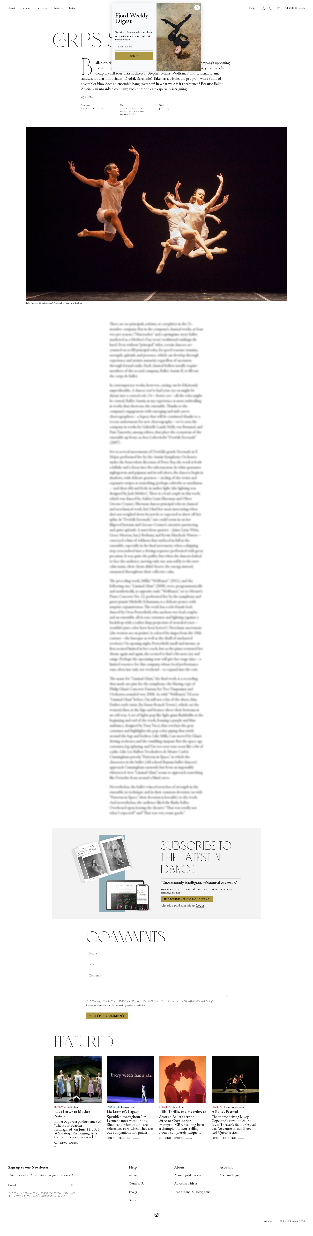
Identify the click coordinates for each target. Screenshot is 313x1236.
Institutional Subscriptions (192, 1192)
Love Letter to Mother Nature (72, 1114)
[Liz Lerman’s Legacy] (130, 1079)
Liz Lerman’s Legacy (123, 1112)
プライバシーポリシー (164, 1001)
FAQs (133, 1192)
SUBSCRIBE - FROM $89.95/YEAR (187, 899)
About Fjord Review (187, 1175)
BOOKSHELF (114, 1107)
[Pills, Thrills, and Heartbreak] (183, 1079)
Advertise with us (185, 1183)
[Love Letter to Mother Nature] (78, 1079)
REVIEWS (59, 1107)
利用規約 (190, 1001)
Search (133, 1200)
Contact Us (136, 1183)
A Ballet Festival (225, 1112)
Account (135, 1175)
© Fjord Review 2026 (292, 1221)
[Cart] (278, 8)
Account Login (229, 1175)
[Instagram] (156, 1215)
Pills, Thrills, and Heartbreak (182, 1112)
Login (200, 906)
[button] (252, 8)
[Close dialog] (197, 7)
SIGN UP (134, 56)
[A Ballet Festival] (235, 1079)
